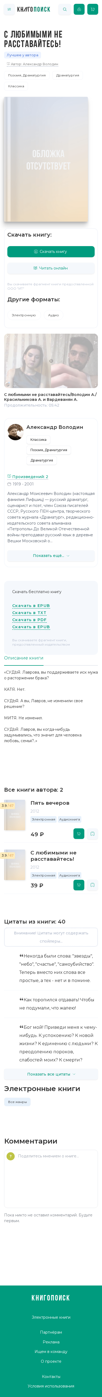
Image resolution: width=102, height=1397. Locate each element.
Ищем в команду (51, 1351)
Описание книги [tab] (24, 658)
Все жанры (17, 1102)
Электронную (24, 315)
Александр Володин (54, 427)
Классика (16, 86)
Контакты (51, 1376)
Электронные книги (51, 1317)
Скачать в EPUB (31, 605)
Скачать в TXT (29, 612)
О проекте (51, 1361)
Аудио (53, 315)
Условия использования (51, 1386)
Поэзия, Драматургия (27, 75)
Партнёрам (51, 1332)
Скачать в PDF (29, 619)
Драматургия (67, 75)
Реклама (51, 1342)
